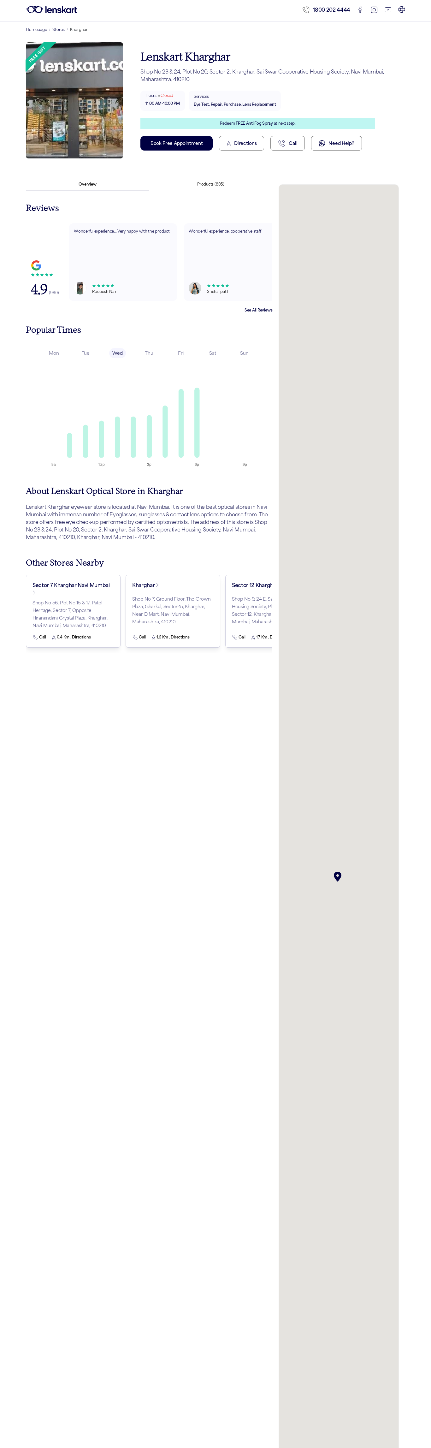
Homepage (36, 29)
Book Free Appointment (177, 143)
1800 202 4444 (331, 10)
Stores (58, 29)
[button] (339, 877)
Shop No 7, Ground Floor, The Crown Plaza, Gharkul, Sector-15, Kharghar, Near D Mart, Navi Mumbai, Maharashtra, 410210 (171, 610)
